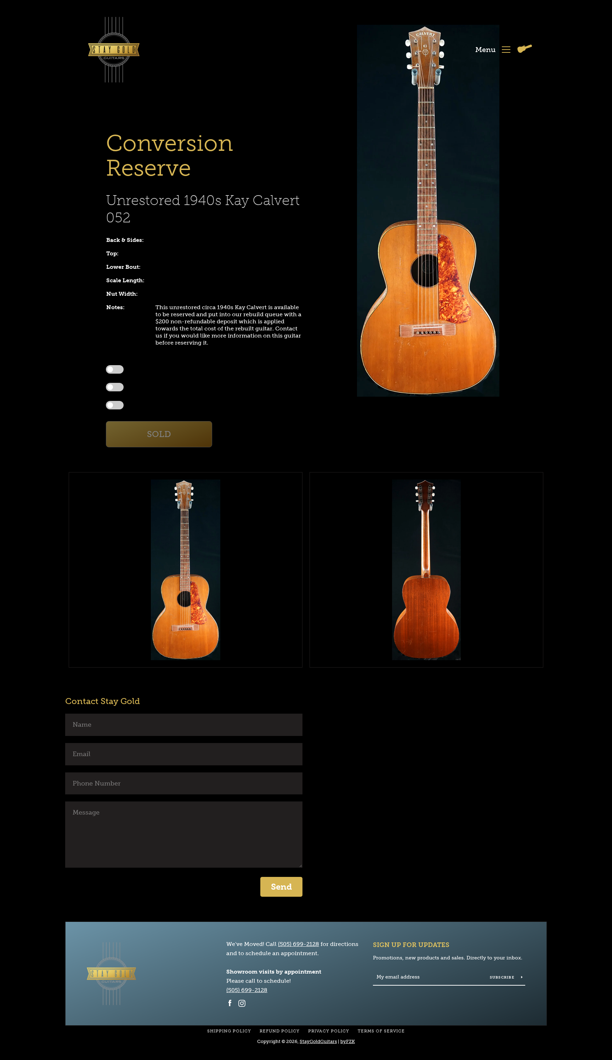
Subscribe (503, 977)
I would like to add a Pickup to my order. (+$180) (175, 404)
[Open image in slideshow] (428, 211)
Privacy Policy (328, 1030)
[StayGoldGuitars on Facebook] (229, 1002)
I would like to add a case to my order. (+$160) (173, 386)
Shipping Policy (229, 1030)
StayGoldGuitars (318, 1041)
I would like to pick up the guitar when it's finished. (177, 369)
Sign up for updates (411, 945)
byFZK (347, 1041)
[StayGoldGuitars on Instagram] (241, 1002)
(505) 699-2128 (298, 944)
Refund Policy (280, 1030)
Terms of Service (381, 1030)
